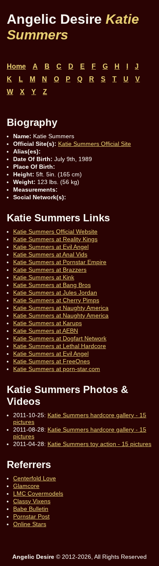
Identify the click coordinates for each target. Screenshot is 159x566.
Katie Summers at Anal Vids (50, 254)
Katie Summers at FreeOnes (51, 361)
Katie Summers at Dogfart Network (59, 338)
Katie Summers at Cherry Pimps (56, 300)
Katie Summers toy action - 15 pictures (99, 444)
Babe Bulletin (30, 508)
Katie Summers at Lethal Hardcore (59, 346)
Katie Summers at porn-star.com (56, 368)
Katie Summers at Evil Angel (51, 246)
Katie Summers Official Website (55, 231)
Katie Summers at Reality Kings (55, 239)
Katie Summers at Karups (47, 323)
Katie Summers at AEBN (45, 330)
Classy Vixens (31, 501)
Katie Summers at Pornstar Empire (59, 262)
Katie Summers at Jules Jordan (55, 292)
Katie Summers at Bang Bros (52, 285)
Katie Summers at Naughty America (61, 307)
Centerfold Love (34, 478)
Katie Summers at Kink (43, 277)
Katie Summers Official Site (94, 143)
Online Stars (29, 524)
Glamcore (26, 485)
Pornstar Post (31, 516)
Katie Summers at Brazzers (49, 269)
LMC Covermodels (38, 493)
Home (16, 66)
